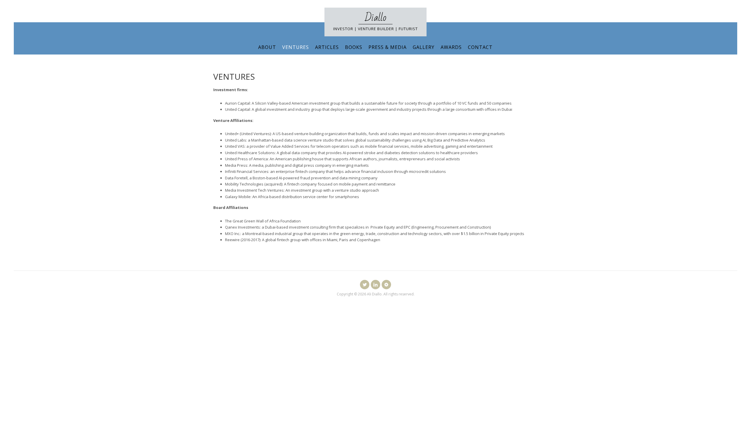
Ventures (295, 47)
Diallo (375, 17)
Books (353, 47)
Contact (480, 47)
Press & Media (387, 47)
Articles (327, 47)
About (267, 47)
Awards (451, 47)
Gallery (423, 47)
